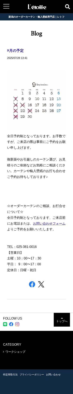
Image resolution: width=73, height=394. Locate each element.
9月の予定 (15, 51)
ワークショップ (15, 351)
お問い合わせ (53, 374)
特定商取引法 (10, 374)
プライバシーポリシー (32, 374)
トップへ (62, 321)
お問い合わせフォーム (49, 223)
